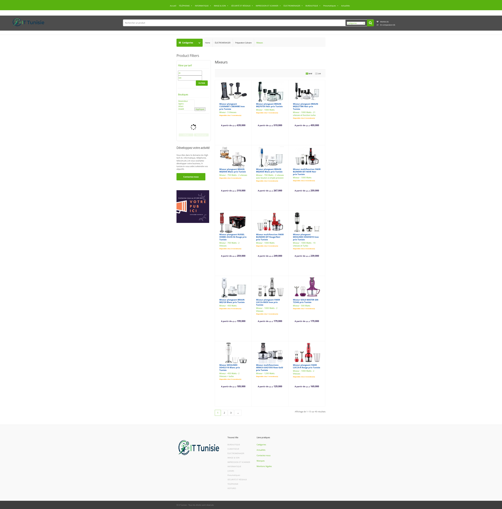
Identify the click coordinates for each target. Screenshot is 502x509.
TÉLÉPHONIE (184, 5)
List (319, 73)
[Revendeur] (186, 101)
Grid (310, 73)
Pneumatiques (329, 5)
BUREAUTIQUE (312, 5)
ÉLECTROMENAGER (292, 5)
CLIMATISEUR (233, 449)
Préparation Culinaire (243, 42)
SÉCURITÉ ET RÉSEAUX (240, 5)
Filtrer (201, 83)
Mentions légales (264, 466)
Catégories (190, 42)
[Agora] (186, 103)
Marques (261, 460)
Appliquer (200, 109)
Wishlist (384, 22)
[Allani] (186, 106)
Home (207, 42)
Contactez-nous (191, 176)
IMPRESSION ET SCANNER (267, 5)
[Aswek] (186, 109)
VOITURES (231, 488)
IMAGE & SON (220, 5)
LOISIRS (230, 470)
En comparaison (387, 25)
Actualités (345, 5)
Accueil (173, 5)
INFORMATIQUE (202, 5)
